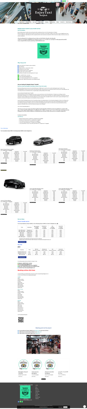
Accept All (65, 407)
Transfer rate (37, 391)
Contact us (37, 398)
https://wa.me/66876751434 (34, 79)
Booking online (37, 397)
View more (20, 376)
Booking (36, 395)
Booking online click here (26, 270)
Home (36, 387)
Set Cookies (60, 407)
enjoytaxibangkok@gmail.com (43, 273)
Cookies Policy (51, 407)
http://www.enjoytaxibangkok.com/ (28, 267)
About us (36, 388)
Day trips (36, 392)
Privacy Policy (46, 407)
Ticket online (37, 394)
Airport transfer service (23, 221)
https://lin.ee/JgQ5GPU (33, 77)
